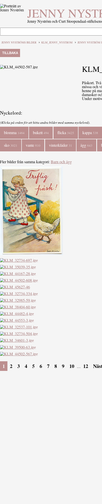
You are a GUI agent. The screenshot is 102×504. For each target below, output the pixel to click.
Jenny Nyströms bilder (18, 42)
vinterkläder (60, 145)
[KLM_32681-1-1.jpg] (31, 253)
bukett (41, 132)
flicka (65, 132)
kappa (90, 132)
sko (10, 145)
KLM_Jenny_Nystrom (57, 42)
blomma (14, 132)
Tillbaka (10, 53)
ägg (86, 145)
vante (33, 145)
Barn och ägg (61, 161)
